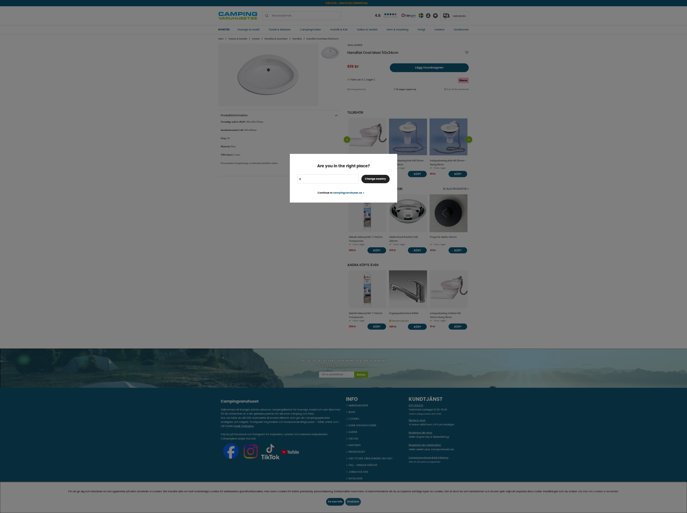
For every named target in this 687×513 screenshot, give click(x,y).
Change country (375, 179)
